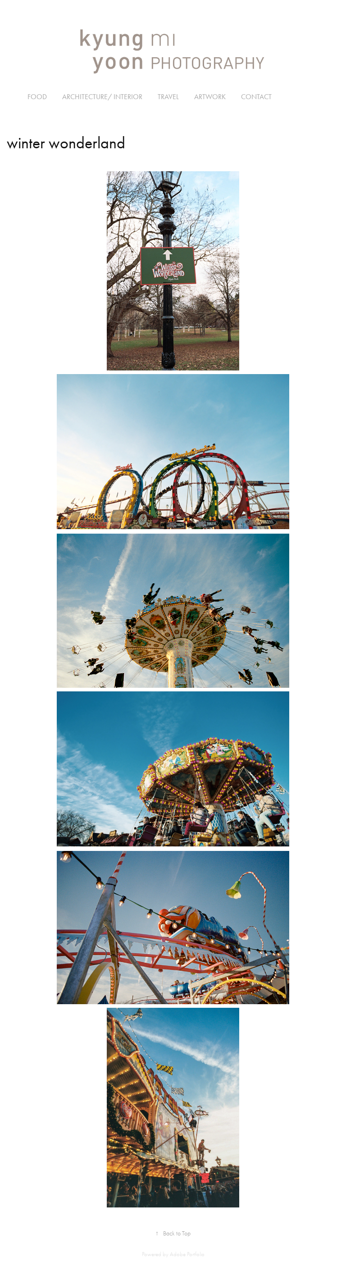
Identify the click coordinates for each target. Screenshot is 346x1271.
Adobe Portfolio (187, 1254)
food (37, 96)
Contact (256, 96)
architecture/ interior (102, 96)
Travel (168, 96)
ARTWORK (210, 96)
